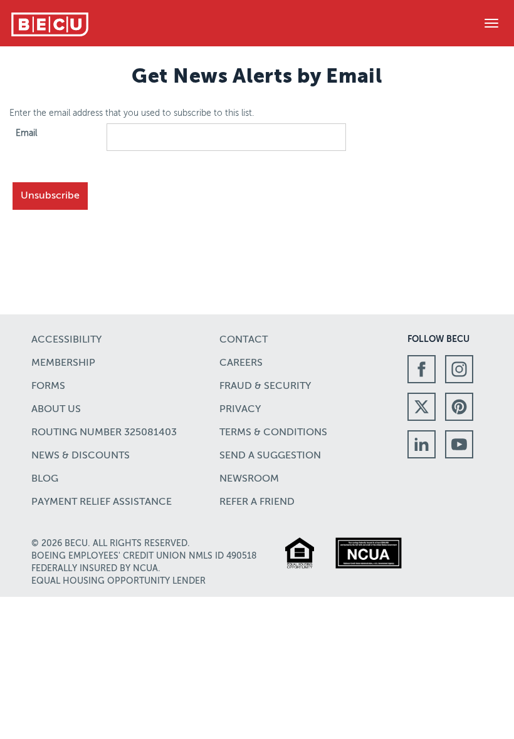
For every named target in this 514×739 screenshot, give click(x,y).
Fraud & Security (265, 386)
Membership (63, 363)
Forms (48, 386)
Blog (44, 479)
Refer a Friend (257, 502)
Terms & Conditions (273, 433)
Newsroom (249, 479)
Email (26, 133)
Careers (241, 363)
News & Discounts (80, 456)
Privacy (240, 410)
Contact (243, 340)
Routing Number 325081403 (104, 433)
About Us (56, 410)
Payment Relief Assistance (101, 502)
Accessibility (66, 340)
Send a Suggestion (270, 456)
